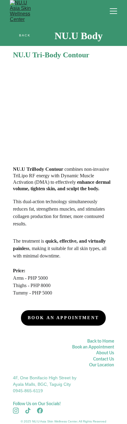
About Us (105, 353)
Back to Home (100, 341)
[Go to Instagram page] (19, 411)
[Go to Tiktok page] (31, 411)
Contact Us (103, 359)
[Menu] (113, 11)
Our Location (101, 365)
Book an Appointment (93, 347)
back (25, 35)
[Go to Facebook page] (40, 411)
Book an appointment (63, 317)
